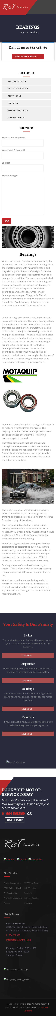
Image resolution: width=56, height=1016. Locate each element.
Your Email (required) (13, 150)
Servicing (13, 103)
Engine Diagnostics (18, 88)
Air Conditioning (17, 81)
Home (23, 32)
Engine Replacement (13, 898)
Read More (26, 655)
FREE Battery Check (18, 110)
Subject (6, 162)
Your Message (9, 175)
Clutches (28, 903)
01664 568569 (13, 935)
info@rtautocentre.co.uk (18, 939)
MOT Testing (14, 96)
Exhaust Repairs (31, 898)
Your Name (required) (14, 137)
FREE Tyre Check (16, 117)
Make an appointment (26, 56)
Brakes (7, 903)
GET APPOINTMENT (15, 820)
